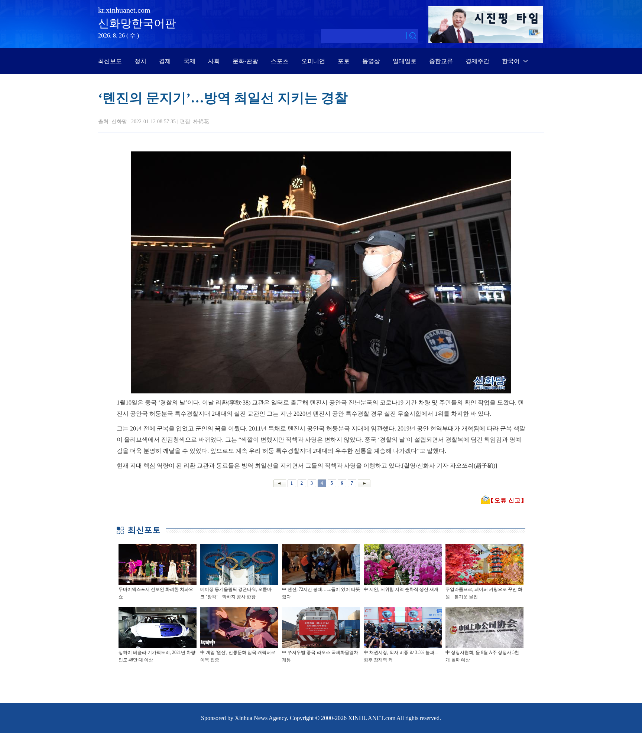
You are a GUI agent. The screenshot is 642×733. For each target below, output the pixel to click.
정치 (140, 61)
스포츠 (280, 61)
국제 (189, 61)
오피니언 (313, 61)
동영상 (371, 61)
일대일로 (404, 61)
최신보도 (110, 61)
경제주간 (477, 61)
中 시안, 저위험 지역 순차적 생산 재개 (401, 589)
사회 (214, 61)
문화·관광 (245, 61)
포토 (344, 61)
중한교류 (441, 61)
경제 (165, 61)
